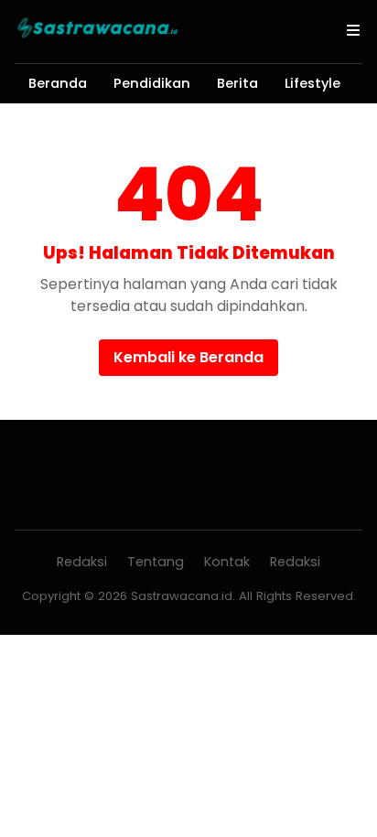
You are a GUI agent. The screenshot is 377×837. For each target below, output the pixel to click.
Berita (237, 83)
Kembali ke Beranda (188, 357)
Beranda (57, 83)
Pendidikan (151, 83)
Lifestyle (312, 83)
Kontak (227, 562)
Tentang (155, 562)
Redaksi (82, 562)
